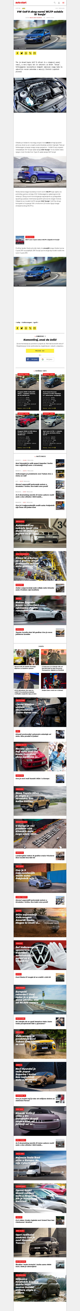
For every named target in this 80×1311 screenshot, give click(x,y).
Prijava (34, 359)
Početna (18, 8)
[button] (62, 2)
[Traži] (55, 2)
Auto (23, 8)
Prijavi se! (40, 351)
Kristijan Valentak (36, 17)
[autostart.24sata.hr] (21, 3)
